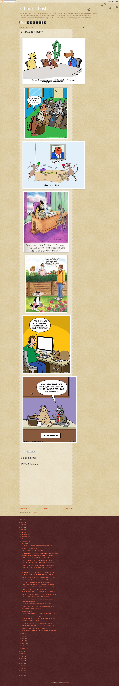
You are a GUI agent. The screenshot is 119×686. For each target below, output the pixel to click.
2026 (22, 522)
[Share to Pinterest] (34, 452)
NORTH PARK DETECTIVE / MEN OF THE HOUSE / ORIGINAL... (39, 555)
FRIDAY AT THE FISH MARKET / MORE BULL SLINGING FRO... (38, 563)
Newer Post (23, 509)
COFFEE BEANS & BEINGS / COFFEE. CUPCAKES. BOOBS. (38, 587)
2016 (22, 663)
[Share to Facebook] (33, 452)
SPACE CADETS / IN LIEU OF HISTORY (32, 550)
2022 (22, 532)
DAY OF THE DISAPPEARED (29, 548)
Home (46, 509)
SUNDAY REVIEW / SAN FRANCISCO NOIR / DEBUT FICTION (38, 577)
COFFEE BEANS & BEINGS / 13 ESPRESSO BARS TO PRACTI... (39, 579)
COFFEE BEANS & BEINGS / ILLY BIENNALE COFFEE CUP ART (39, 599)
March (24, 643)
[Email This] (28, 452)
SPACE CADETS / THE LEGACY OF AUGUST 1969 (35, 596)
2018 (22, 658)
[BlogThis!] (29, 452)
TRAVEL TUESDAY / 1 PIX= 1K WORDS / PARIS (34, 589)
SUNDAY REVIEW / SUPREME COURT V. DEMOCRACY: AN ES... (39, 558)
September (25, 541)
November (25, 536)
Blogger (67, 682)
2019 (22, 656)
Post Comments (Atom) (32, 512)
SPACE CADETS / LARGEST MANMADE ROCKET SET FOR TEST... (40, 553)
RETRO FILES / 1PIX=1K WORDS (31, 621)
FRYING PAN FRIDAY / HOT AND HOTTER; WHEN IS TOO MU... (39, 618)
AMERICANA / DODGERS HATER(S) (31, 616)
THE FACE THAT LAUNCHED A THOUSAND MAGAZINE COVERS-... (39, 606)
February (24, 645)
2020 (22, 653)
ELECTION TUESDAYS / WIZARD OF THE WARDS (35, 628)
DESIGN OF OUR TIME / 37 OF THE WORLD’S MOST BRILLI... (38, 625)
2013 (22, 670)
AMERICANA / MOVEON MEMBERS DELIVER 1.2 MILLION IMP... (39, 546)
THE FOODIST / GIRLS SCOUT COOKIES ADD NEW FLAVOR (38, 584)
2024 (22, 527)
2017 (22, 661)
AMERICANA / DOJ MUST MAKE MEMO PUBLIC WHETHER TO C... (39, 575)
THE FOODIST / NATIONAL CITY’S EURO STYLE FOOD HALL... (38, 567)
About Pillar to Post (81, 33)
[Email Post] (25, 451)
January (24, 648)
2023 (22, 529)
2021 (22, 651)
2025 (22, 525)
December (25, 534)
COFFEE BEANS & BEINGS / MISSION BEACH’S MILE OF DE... (39, 613)
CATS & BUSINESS (27, 611)
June (23, 636)
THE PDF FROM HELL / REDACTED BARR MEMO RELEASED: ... (39, 565)
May (23, 638)
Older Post (69, 509)
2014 (22, 668)
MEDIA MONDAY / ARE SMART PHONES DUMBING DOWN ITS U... (39, 630)
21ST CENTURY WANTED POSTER (31, 608)
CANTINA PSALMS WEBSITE (29, 601)
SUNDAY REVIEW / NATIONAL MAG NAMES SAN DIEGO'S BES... (39, 594)
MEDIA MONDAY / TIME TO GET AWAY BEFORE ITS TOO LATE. (39, 591)
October (24, 539)
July (23, 633)
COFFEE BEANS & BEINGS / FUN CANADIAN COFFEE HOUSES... (39, 560)
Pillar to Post (32, 8)
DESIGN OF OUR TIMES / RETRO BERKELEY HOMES (36, 604)
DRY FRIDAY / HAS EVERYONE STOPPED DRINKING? (36, 582)
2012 (22, 673)
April (23, 641)
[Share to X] (31, 452)
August (24, 544)
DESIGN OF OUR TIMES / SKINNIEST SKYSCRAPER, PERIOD (38, 570)
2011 (22, 675)
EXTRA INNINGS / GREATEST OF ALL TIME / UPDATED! (37, 623)
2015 (22, 665)
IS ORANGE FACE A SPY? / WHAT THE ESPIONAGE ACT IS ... (38, 572)
